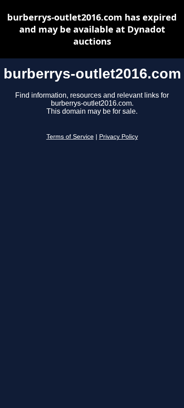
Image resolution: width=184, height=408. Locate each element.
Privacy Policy (118, 136)
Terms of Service (70, 136)
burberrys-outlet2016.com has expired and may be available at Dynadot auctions (92, 29)
